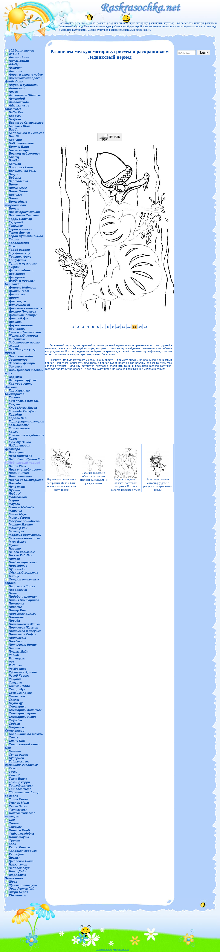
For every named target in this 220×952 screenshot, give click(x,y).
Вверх (13, 174)
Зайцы (14, 346)
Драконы (15, 321)
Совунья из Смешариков (15, 728)
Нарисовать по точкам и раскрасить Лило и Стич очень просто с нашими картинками (61, 484)
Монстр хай (18, 528)
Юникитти (17, 895)
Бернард (15, 139)
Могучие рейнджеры (24, 521)
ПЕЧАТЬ (114, 136)
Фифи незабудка (21, 833)
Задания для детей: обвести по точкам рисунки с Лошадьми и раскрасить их (93, 478)
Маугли (14, 504)
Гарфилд (16, 222)
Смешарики (17, 706)
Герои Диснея (19, 232)
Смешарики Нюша (22, 716)
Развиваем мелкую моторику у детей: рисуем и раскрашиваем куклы (157, 484)
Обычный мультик (23, 572)
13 (134, 326)
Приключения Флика (24, 624)
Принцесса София (22, 634)
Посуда (14, 620)
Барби (13, 129)
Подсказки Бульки (23, 613)
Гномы (14, 239)
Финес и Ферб (19, 830)
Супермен (16, 758)
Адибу (13, 64)
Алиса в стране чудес (26, 74)
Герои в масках (20, 229)
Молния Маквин (21, 524)
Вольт (14, 208)
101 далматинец (21, 50)
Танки (13, 768)
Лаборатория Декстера (17, 447)
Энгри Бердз (18, 892)
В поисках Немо (21, 167)
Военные (15, 194)
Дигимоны (17, 294)
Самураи (15, 682)
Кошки (13, 431)
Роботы (15, 665)
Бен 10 (14, 136)
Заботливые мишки (24, 342)
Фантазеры (18, 809)
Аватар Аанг (19, 57)
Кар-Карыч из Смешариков (17, 392)
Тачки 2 (14, 775)
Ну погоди (17, 569)
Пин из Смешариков (24, 600)
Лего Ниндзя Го (20, 455)
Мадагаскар (18, 497)
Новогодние (18, 565)
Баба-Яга (16, 112)
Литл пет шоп (20, 476)
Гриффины (17, 260)
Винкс (13, 184)
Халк (12, 844)
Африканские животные (17, 107)
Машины (15, 510)
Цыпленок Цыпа (21, 861)
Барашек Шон (19, 126)
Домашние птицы (23, 315)
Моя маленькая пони (24, 538)
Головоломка (19, 242)
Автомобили (19, 60)
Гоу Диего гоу (19, 253)
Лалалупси (17, 452)
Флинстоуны (19, 837)
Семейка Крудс (20, 692)
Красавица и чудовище (26, 435)
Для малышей (19, 304)
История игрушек (23, 380)
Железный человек (23, 335)
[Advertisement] (108, 96)
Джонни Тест (19, 291)
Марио (14, 500)
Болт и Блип (19, 146)
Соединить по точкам (26, 734)
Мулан (13, 545)
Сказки (14, 699)
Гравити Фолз (20, 256)
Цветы (14, 857)
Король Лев (17, 418)
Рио (12, 662)
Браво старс (19, 150)
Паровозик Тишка (22, 586)
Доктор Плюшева (22, 311)
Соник (13, 737)
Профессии (17, 641)
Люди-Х (14, 493)
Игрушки (15, 376)
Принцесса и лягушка (25, 631)
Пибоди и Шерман (23, 596)
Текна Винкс (18, 778)
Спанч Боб (17, 740)
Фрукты (15, 840)
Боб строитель (21, 143)
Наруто (15, 548)
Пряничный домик (23, 644)
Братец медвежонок (24, 153)
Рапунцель (17, 658)
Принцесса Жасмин (23, 627)
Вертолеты (18, 181)
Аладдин (15, 71)
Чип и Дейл (17, 871)
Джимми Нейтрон (22, 287)
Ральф (14, 655)
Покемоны (16, 617)
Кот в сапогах (20, 428)
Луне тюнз (17, 486)
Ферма (14, 823)
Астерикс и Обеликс (25, 95)
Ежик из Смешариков (25, 332)
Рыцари (15, 679)
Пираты (15, 607)
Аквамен (15, 67)
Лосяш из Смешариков (26, 479)
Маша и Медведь (21, 507)
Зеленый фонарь (22, 363)
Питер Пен (17, 610)
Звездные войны (21, 356)
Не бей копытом (22, 552)
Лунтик (14, 490)
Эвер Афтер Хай (22, 888)
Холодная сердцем (23, 850)
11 (123, 326)
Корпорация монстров (26, 421)
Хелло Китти (19, 847)
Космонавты (19, 425)
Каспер (14, 397)
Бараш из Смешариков (26, 122)
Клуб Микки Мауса (23, 407)
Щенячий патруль (23, 885)
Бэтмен (15, 163)
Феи (12, 819)
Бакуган (15, 119)
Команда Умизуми (22, 411)
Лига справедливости (26, 469)
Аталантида (19, 102)
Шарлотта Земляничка (15, 876)
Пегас (13, 593)
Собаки (14, 723)
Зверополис (18, 359)
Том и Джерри (19, 782)
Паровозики (18, 589)
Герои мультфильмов (26, 236)
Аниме (13, 91)
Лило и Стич (19, 473)
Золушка (15, 366)
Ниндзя (14, 558)
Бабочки (15, 115)
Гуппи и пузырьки (23, 263)
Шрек (13, 881)
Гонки (13, 246)
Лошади (15, 483)
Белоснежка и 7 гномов (26, 133)
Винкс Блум (18, 188)
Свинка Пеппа (19, 686)
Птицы (14, 648)
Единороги (17, 328)
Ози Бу (14, 576)
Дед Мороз (17, 273)
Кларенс (15, 404)
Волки (13, 198)
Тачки (13, 771)
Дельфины (17, 277)
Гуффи (14, 267)
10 (118, 326)
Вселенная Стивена (24, 215)
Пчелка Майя (18, 651)
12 (129, 326)
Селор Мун (17, 689)
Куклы (13, 438)
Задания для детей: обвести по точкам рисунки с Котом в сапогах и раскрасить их (126, 484)
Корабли (15, 414)
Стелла (15, 751)
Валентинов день (22, 170)
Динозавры (17, 301)
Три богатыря (20, 789)
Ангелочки (17, 88)
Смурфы (15, 720)
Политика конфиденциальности (112, 949)
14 (140, 326)
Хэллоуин (16, 854)
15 (145, 326)
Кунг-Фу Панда (20, 442)
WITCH (14, 54)
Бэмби (14, 160)
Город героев (19, 249)
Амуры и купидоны (23, 85)
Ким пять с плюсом (24, 400)
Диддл (14, 297)
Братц (14, 157)
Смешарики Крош (22, 713)
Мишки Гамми (19, 517)
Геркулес (16, 225)
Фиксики (15, 826)
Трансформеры (21, 785)
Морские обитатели (25, 534)
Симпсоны (17, 696)
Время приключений (24, 212)
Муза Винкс (17, 541)
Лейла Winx (17, 466)
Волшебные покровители (16, 203)
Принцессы (17, 637)
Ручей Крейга (19, 675)
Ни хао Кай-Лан (20, 555)
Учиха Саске (18, 806)
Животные (17, 339)
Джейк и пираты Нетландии (20, 282)
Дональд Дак (18, 318)
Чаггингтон (18, 864)
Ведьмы (15, 177)
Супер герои (18, 754)
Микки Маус (18, 514)
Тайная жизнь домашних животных (21, 763)
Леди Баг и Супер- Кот (26, 459)
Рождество (17, 668)
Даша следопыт (21, 270)
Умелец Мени (19, 802)
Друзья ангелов (21, 325)
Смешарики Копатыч (25, 710)
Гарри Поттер (20, 218)
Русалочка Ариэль (23, 672)
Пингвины (16, 603)
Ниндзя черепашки (23, 562)
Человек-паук (19, 868)
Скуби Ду (16, 703)
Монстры (16, 531)
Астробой (17, 98)
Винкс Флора (19, 191)
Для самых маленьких (25, 308)
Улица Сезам (18, 799)
